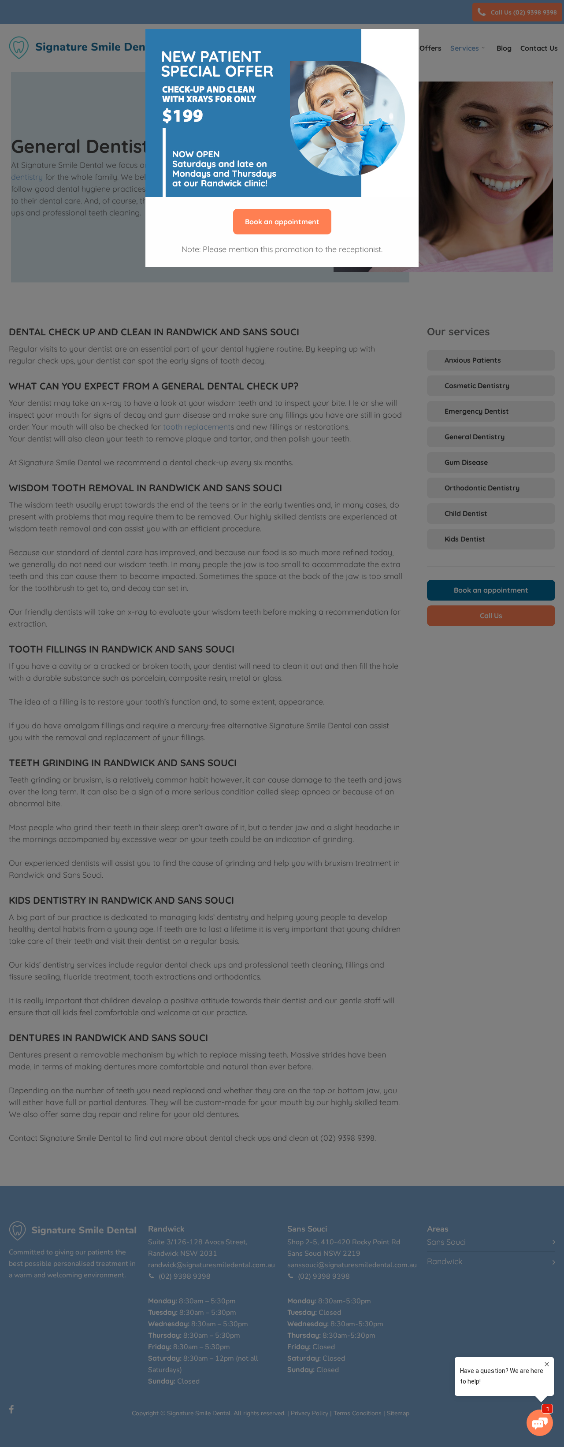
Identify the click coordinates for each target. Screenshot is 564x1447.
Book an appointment (282, 221)
